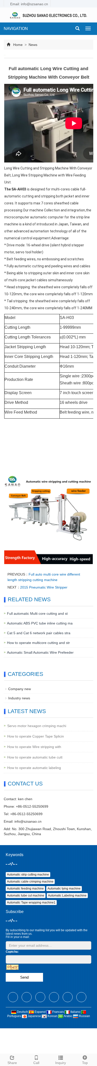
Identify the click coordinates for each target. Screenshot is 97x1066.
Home (18, 45)
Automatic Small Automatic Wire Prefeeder (40, 652)
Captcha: (12, 951)
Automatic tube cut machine (25, 895)
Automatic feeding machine (25, 888)
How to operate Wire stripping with (34, 747)
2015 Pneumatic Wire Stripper (43, 587)
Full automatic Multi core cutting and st (37, 613)
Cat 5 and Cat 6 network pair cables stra (38, 633)
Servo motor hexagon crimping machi (36, 726)
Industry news (19, 698)
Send (24, 977)
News (32, 45)
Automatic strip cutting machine (28, 874)
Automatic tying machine (64, 888)
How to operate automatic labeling (34, 768)
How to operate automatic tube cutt (34, 757)
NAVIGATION (16, 28)
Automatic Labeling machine (67, 895)
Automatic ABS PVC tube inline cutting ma (40, 623)
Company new (19, 689)
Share (12, 1063)
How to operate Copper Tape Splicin (35, 736)
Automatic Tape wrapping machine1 (31, 902)
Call (36, 1063)
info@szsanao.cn (28, 821)
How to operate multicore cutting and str (38, 643)
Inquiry (60, 1063)
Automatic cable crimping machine (30, 881)
